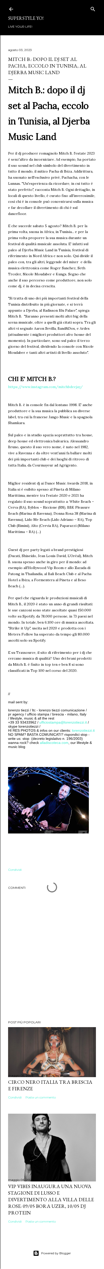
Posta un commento (40, 1097)
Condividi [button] (15, 870)
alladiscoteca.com (54, 743)
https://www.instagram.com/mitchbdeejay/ (45, 387)
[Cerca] (93, 8)
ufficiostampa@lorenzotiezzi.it (63, 722)
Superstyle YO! (25, 18)
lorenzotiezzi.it (83, 730)
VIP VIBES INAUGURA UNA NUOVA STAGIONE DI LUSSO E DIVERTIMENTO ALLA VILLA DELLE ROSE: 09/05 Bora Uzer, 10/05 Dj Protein (51, 1199)
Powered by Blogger (56, 1253)
